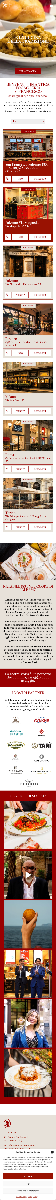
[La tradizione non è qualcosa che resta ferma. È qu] (28, 1023)
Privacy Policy (33, 1197)
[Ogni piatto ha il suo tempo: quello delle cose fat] (28, 1073)
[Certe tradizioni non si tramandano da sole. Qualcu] (28, 875)
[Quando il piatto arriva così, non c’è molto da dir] (28, 825)
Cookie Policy (21, 1197)
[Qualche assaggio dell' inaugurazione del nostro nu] (28, 974)
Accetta (28, 1176)
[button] (52, 1152)
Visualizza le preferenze (28, 1190)
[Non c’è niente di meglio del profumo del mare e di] (28, 924)
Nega (28, 1183)
